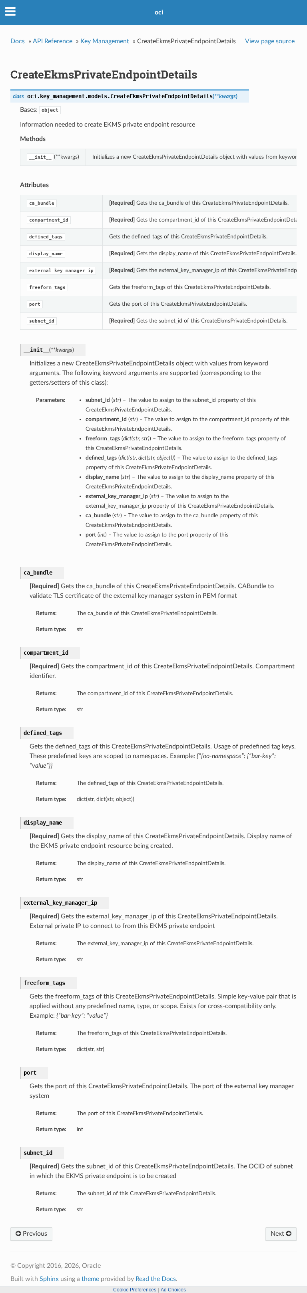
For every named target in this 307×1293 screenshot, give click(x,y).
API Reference (52, 41)
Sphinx (49, 1279)
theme (90, 1279)
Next (278, 1233)
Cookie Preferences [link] (134, 1290)
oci (159, 12)
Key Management (104, 41)
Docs (17, 41)
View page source (270, 41)
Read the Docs (156, 1279)
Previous (34, 1233)
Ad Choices (173, 1290)
